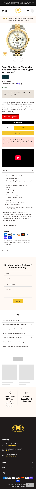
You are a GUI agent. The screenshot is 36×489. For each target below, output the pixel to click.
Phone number (10, 284)
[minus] (4, 128)
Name (7, 273)
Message (8, 289)
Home (5, 18)
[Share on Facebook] (8, 250)
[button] (24, 128)
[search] (6, 11)
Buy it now (18, 133)
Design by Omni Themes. (18, 486)
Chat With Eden (11, 456)
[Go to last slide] (15, 59)
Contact (8, 451)
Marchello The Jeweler (20, 484)
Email (8, 279)
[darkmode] (32, 11)
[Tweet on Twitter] (12, 250)
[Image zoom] (18, 40)
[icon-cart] (28, 11)
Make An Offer (18, 122)
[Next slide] (21, 59)
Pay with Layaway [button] (10, 117)
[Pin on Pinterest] (16, 250)
